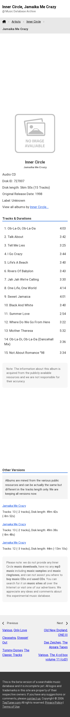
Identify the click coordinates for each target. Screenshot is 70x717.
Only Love (20, 630)
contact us (34, 698)
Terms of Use (11, 706)
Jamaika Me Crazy (14, 506)
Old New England (55, 630)
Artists (16, 21)
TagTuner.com (11, 702)
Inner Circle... (39, 207)
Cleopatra (9, 638)
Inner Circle (33, 21)
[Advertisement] (35, 74)
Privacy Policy (53, 702)
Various (7, 630)
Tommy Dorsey (12, 650)
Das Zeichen (52, 642)
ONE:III (63, 635)
